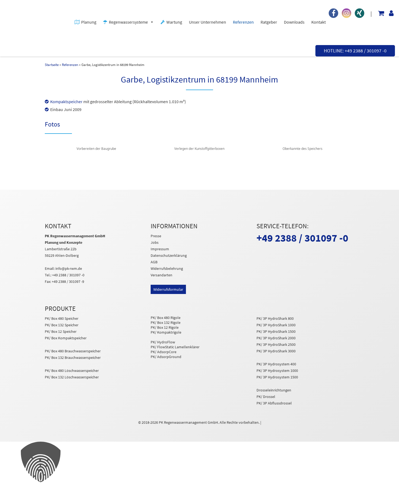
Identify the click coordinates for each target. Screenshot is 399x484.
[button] (199, 463)
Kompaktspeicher (66, 101)
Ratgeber (269, 22)
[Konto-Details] (389, 14)
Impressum (160, 248)
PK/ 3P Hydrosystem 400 (276, 364)
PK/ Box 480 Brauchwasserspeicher (73, 351)
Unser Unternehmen (207, 22)
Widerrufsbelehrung (167, 268)
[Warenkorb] (379, 14)
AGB (154, 262)
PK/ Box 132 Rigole (165, 322)
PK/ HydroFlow (163, 342)
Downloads (294, 22)
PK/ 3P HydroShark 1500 (276, 331)
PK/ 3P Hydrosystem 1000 (277, 370)
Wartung (174, 22)
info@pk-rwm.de (68, 268)
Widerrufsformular (168, 289)
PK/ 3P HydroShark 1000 (276, 324)
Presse (156, 235)
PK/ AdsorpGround (166, 356)
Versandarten (161, 275)
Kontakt (318, 22)
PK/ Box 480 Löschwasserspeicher (72, 370)
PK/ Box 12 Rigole (165, 327)
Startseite (52, 64)
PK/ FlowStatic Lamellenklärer (175, 346)
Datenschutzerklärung (169, 255)
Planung (88, 22)
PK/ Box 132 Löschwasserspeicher (72, 377)
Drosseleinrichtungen (273, 390)
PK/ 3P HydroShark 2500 (276, 344)
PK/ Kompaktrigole (166, 332)
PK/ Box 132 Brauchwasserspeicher (73, 357)
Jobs (155, 242)
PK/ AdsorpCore (163, 351)
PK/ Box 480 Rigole (165, 317)
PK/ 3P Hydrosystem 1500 (277, 377)
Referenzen (243, 22)
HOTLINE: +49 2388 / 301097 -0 (355, 51)
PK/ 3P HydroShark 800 (275, 318)
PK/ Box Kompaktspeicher (66, 338)
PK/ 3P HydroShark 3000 (276, 351)
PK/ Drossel (265, 396)
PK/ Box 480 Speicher (61, 318)
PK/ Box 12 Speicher (61, 331)
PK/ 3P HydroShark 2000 (276, 338)
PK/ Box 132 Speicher (61, 324)
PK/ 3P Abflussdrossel (274, 403)
